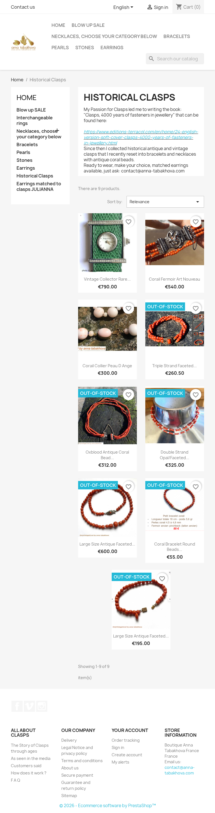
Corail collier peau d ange (107, 365)
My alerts (120, 762)
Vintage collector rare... (107, 279)
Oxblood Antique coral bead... (107, 454)
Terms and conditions (82, 760)
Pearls (60, 47)
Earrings (112, 47)
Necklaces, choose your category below (104, 36)
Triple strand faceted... (174, 365)
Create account (127, 754)
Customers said (26, 765)
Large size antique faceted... (107, 544)
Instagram (41, 706)
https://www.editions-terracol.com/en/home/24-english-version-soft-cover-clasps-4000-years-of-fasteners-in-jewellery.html (141, 137)
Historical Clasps (35, 176)
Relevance (165, 201)
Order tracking (126, 740)
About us (70, 768)
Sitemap (69, 795)
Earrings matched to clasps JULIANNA (39, 186)
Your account (130, 730)
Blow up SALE (88, 25)
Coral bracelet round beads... (174, 546)
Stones (84, 47)
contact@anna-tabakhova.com (180, 770)
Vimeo (29, 706)
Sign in (118, 747)
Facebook (17, 706)
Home (58, 25)
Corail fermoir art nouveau (174, 279)
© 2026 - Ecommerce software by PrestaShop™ (107, 806)
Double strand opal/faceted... (174, 454)
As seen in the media (30, 758)
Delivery (69, 740)
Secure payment (77, 775)
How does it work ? (28, 773)
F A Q (15, 780)
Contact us (23, 7)
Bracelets (176, 36)
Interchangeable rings (35, 120)
